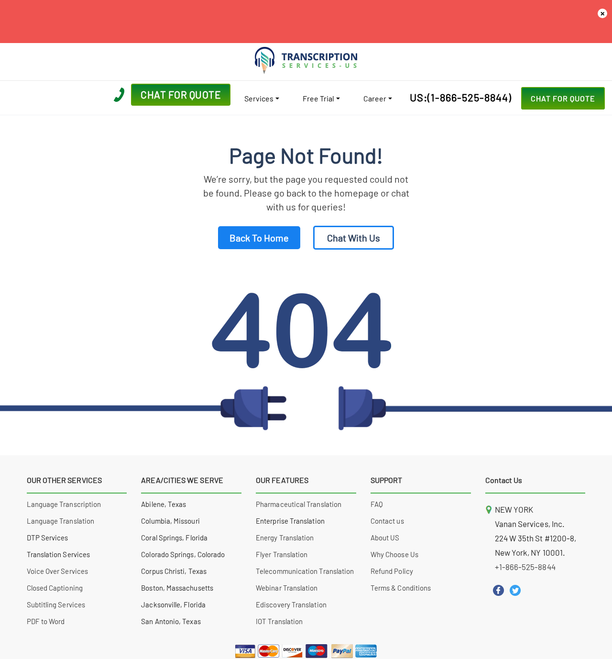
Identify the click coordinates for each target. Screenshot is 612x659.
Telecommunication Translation (305, 571)
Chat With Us (353, 237)
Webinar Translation (286, 587)
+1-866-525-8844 (525, 566)
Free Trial (318, 98)
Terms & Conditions (401, 587)
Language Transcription (64, 504)
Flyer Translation (281, 554)
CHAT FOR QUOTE (563, 98)
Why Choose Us (394, 554)
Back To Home (259, 237)
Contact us (387, 520)
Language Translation (61, 520)
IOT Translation (279, 621)
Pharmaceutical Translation (298, 504)
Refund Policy (392, 571)
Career (374, 98)
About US (385, 537)
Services (258, 98)
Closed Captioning (55, 587)
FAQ (377, 504)
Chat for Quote (181, 94)
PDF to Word (46, 621)
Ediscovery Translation (291, 604)
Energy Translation (285, 537)
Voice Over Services (57, 571)
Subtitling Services (56, 604)
